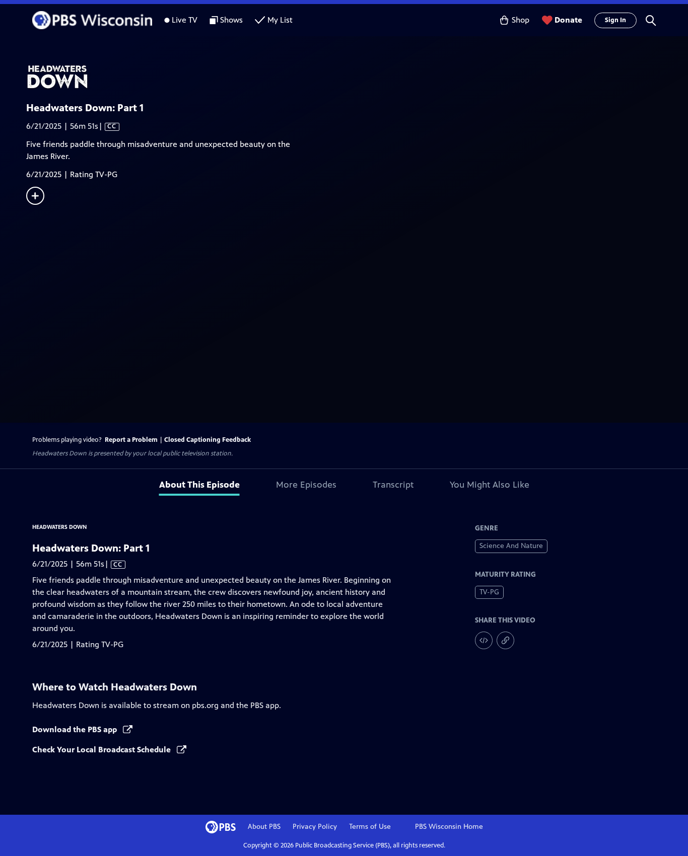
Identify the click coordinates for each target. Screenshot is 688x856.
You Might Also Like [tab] (489, 484)
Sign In (615, 20)
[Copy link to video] (505, 640)
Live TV (184, 20)
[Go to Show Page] (357, 77)
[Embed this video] (484, 640)
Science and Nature (511, 545)
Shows (231, 20)
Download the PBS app (75, 729)
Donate (568, 20)
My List (280, 20)
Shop (520, 20)
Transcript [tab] (393, 484)
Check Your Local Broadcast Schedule (102, 749)
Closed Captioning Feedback (207, 440)
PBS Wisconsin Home (449, 826)
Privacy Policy (315, 826)
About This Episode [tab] (199, 484)
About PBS (264, 826)
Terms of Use (370, 826)
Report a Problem (131, 440)
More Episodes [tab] (306, 484)
